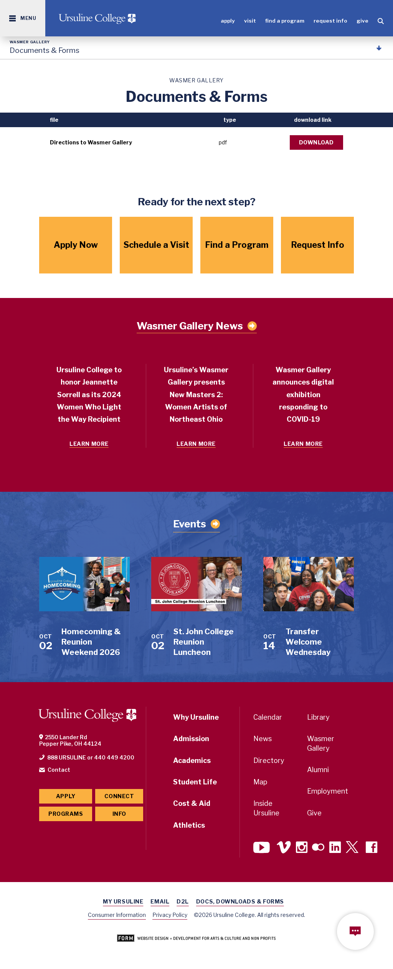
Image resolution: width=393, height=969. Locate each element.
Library (318, 717)
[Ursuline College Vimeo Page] (284, 848)
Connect (119, 796)
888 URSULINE (66, 757)
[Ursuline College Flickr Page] (318, 848)
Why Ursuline (196, 717)
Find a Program (284, 21)
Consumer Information (117, 915)
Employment (327, 791)
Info (119, 813)
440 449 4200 (114, 757)
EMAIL (159, 901)
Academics (192, 760)
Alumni (318, 770)
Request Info (330, 21)
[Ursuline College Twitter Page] (353, 848)
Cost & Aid (191, 803)
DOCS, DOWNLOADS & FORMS (240, 901)
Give (362, 21)
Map (260, 782)
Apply (228, 21)
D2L (183, 901)
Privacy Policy (169, 915)
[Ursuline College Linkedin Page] (335, 848)
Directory (268, 760)
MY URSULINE (123, 901)
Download (316, 142)
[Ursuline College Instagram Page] (301, 848)
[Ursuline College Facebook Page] (371, 848)
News (262, 739)
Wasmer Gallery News (190, 326)
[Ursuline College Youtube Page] (262, 848)
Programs (65, 813)
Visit (250, 21)
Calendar (267, 717)
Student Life (195, 782)
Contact (59, 769)
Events (189, 524)
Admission (191, 739)
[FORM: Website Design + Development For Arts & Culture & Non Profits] (196, 938)
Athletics (189, 825)
